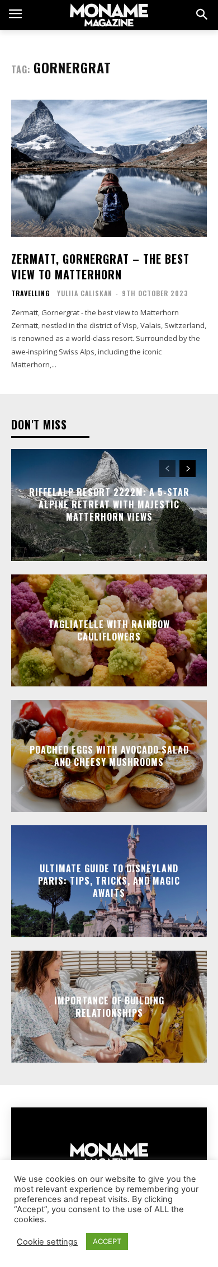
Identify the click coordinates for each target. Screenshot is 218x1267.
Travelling (30, 293)
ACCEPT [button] (107, 1241)
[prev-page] (167, 468)
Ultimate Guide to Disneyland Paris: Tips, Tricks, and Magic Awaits (109, 881)
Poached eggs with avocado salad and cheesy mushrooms (109, 755)
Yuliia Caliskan (84, 293)
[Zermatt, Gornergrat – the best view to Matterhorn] (109, 168)
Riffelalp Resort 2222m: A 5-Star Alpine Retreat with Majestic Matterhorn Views (109, 504)
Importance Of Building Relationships (109, 1006)
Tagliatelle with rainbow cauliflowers (109, 630)
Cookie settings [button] (47, 1242)
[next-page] (187, 468)
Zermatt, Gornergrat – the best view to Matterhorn (100, 266)
